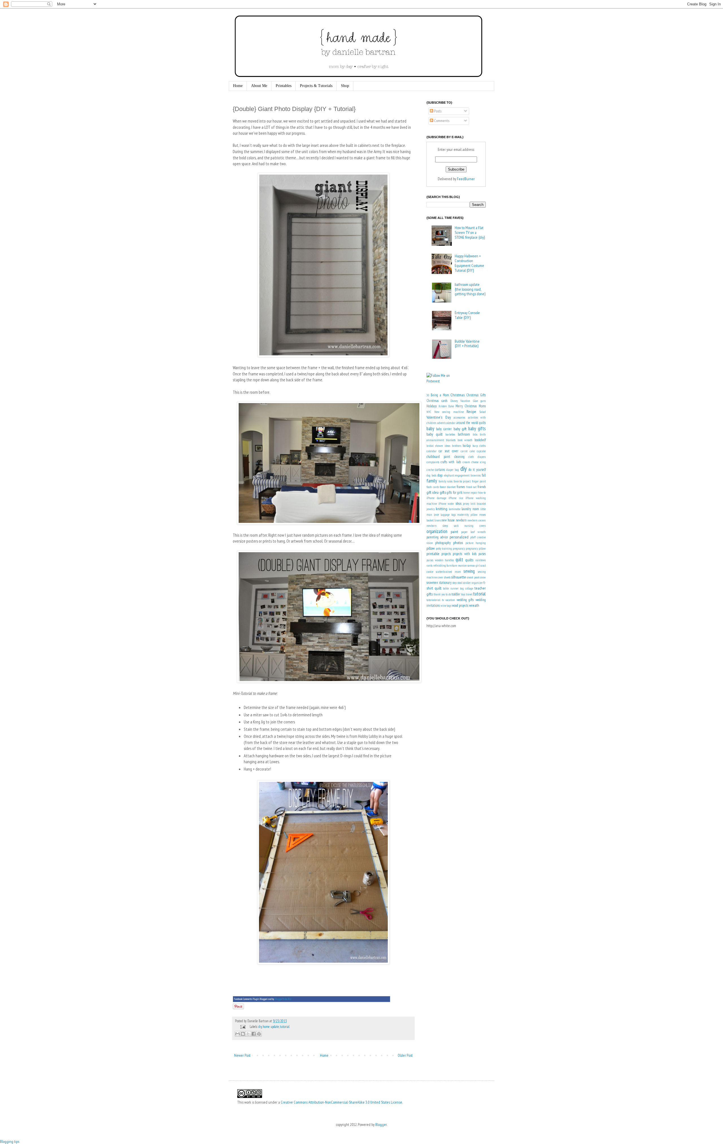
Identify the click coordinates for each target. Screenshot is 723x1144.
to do (448, 594)
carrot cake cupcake (473, 451)
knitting (441, 508)
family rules (446, 481)
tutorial (284, 1026)
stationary (445, 582)
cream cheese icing (474, 462)
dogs (440, 475)
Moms (482, 406)
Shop (345, 86)
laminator (455, 509)
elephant (449, 475)
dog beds (431, 475)
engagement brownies (468, 475)
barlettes (450, 434)
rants (429, 565)
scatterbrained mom (448, 572)
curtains (440, 469)
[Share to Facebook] (253, 1034)
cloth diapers (477, 457)
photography (443, 542)
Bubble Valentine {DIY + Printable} (467, 344)
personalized (459, 537)
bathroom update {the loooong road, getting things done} (470, 289)
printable (432, 553)
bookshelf (480, 440)
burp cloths (479, 446)
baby (430, 428)
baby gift (460, 428)
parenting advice (437, 537)
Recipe (471, 411)
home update (271, 1026)
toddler (456, 594)
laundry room (470, 508)
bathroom (464, 434)
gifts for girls (454, 492)
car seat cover (448, 451)
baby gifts (477, 428)
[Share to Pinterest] (259, 1034)
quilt (459, 559)
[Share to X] (248, 1034)
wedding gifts (465, 599)
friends (482, 486)
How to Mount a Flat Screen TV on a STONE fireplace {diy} (470, 232)
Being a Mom (440, 395)
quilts (469, 559)
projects (446, 553)
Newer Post (242, 1055)
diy (260, 1026)
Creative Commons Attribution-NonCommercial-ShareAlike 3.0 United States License (341, 1102)
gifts (443, 492)
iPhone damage (436, 498)
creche (430, 470)
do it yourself (477, 469)
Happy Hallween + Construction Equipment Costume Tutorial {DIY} (469, 263)
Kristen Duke (446, 406)
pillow (430, 548)
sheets (447, 577)
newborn (461, 520)
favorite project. (462, 481)
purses (482, 553)
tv (443, 600)
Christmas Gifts (476, 395)
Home (238, 86)
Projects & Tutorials (316, 86)
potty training (444, 549)
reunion (462, 565)
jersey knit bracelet (474, 504)
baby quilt (434, 434)
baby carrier (444, 429)
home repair (470, 493)
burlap (467, 445)
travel (469, 594)
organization (436, 531)
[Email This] (237, 1034)
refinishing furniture (445, 565)
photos (458, 542)
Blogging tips (9, 1141)
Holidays (431, 406)
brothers (456, 446)
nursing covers (475, 526)
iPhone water (446, 504)
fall (484, 475)
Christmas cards (436, 400)
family (431, 481)
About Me (259, 86)
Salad (483, 412)
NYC (428, 412)
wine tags (446, 606)
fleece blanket (448, 487)
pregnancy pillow (476, 549)
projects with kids (464, 553)
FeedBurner (466, 178)
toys (463, 594)
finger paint (479, 481)
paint (454, 531)
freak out (471, 487)
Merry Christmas (466, 406)
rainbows (480, 560)
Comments (441, 120)
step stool (457, 583)
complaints (432, 462)
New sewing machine (449, 412)
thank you (439, 594)
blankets (451, 440)
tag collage (466, 588)
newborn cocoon (476, 520)
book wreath (465, 440)
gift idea (432, 492)
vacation (450, 600)
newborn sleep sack (442, 526)
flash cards (432, 487)
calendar (431, 451)
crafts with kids (451, 462)
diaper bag (452, 470)
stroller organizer (473, 583)
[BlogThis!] (243, 1034)
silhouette (458, 577)
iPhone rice (455, 498)
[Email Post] (242, 1026)
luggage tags (448, 515)
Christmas (457, 394)
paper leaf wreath (473, 532)
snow (483, 577)
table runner (450, 588)
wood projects (460, 605)
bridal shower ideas (438, 446)
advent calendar (446, 423)
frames (461, 486)
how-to (482, 493)
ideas (458, 503)
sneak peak (473, 577)
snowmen (432, 582)
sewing (469, 571)
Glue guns (479, 401)
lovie (436, 515)
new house (448, 520)
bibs (475, 434)
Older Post (405, 1055)
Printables (283, 86)
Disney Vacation (460, 401)
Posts (437, 111)
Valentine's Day (438, 417)
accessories (459, 417)
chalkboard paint (438, 456)
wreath (474, 605)
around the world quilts (471, 422)
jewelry (430, 509)
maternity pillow (467, 515)
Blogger (381, 1124)
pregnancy (459, 549)
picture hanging (475, 543)
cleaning (459, 456)
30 (427, 395)
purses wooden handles (440, 560)
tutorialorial (433, 600)
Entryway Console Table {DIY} (467, 315)
